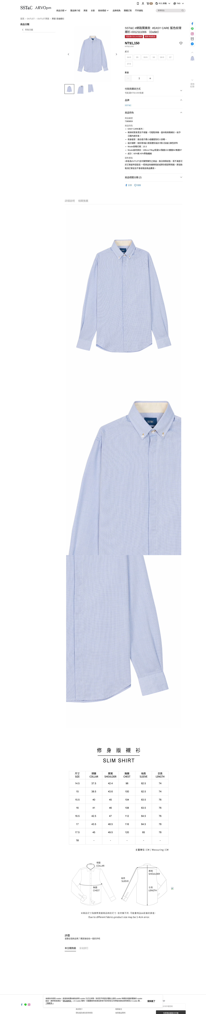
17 (170, 57)
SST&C (128, 105)
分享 (130, 185)
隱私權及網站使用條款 (84, 1013)
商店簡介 (79, 1009)
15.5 (145, 57)
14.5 (129, 57)
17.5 (129, 64)
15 (137, 57)
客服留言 (118, 1009)
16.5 (162, 57)
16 (154, 57)
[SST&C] (35, 7)
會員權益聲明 (120, 1013)
